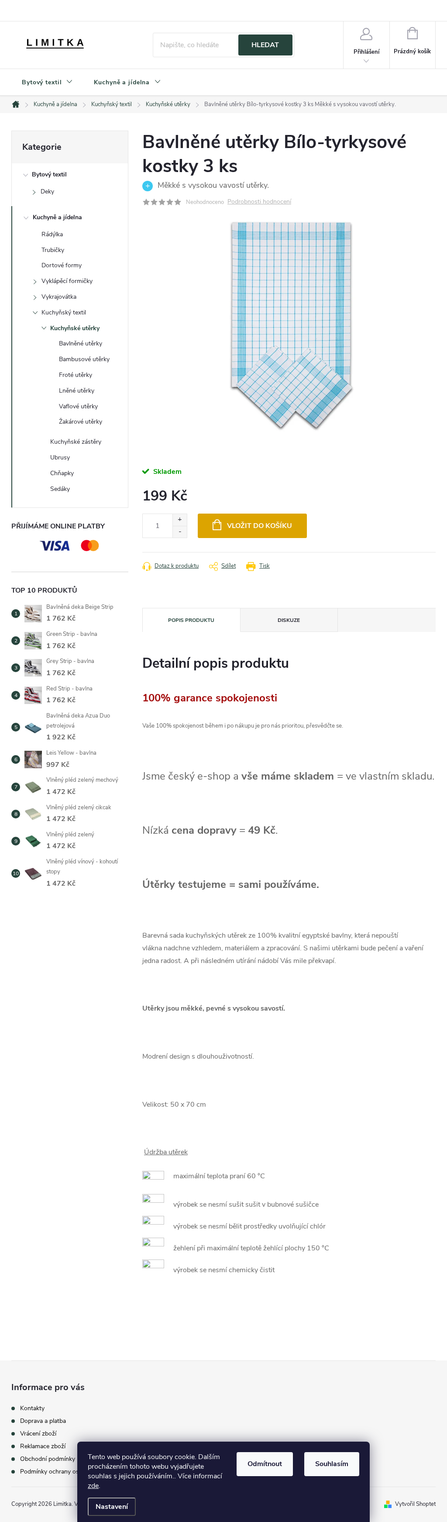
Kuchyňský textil (63, 312)
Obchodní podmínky (47, 1459)
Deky (47, 191)
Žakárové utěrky (80, 422)
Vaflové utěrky (78, 406)
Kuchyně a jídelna (57, 217)
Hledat (265, 45)
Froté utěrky (75, 375)
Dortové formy (61, 265)
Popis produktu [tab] (191, 620)
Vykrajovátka (58, 297)
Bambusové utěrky (84, 359)
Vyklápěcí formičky (67, 281)
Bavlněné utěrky (80, 343)
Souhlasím (331, 1464)
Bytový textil (49, 174)
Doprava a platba (43, 1421)
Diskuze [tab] (289, 620)
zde (93, 1486)
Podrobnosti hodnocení (259, 202)
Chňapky (62, 473)
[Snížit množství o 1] (179, 532)
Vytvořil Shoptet (415, 1504)
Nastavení (112, 1507)
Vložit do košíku (259, 526)
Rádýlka (52, 234)
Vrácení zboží (38, 1433)
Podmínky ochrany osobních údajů (67, 1471)
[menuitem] (47, 82)
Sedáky (60, 489)
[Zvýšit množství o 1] (179, 520)
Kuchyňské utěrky (75, 328)
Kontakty (32, 1408)
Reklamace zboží (42, 1446)
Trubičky (52, 250)
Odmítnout (265, 1464)
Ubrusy (60, 457)
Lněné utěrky (76, 391)
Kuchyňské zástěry (75, 442)
